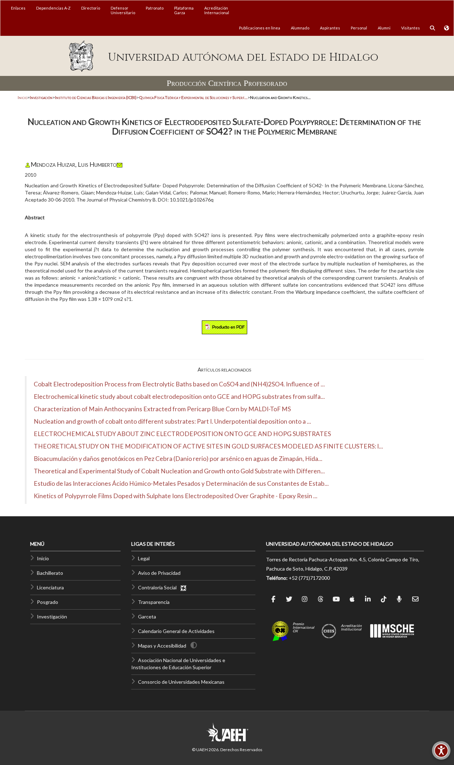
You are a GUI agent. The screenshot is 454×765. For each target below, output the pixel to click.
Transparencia (154, 602)
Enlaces (18, 8)
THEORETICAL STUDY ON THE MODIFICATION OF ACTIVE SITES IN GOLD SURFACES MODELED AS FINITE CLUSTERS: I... (208, 446)
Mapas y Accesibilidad (162, 646)
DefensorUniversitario (123, 10)
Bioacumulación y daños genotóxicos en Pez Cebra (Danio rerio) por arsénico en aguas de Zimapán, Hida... (178, 458)
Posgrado (47, 602)
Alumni (384, 28)
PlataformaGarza (184, 10)
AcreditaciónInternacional (216, 10)
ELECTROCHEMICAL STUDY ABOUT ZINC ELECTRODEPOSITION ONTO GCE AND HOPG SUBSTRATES (182, 433)
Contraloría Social (159, 587)
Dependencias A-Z (53, 8)
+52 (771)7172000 (309, 578)
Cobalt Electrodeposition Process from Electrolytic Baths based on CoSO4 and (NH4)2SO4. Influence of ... (179, 384)
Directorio (90, 8)
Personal (359, 28)
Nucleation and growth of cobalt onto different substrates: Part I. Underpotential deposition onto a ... (172, 421)
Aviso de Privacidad (159, 573)
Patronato (155, 8)
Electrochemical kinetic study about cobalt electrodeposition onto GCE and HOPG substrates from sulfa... (179, 396)
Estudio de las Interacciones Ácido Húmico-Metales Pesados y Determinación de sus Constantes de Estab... (181, 483)
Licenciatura (50, 587)
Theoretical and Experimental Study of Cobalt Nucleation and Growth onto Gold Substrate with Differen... (179, 471)
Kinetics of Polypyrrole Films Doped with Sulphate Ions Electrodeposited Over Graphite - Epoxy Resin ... (175, 496)
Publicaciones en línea (259, 28)
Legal (144, 558)
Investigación (52, 616)
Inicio (22, 97)
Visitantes (410, 28)
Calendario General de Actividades (176, 631)
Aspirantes (330, 28)
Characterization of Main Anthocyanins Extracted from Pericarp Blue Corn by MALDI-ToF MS (162, 409)
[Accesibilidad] (441, 750)
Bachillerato (50, 573)
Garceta (147, 616)
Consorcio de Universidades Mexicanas (181, 682)
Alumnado (300, 28)
